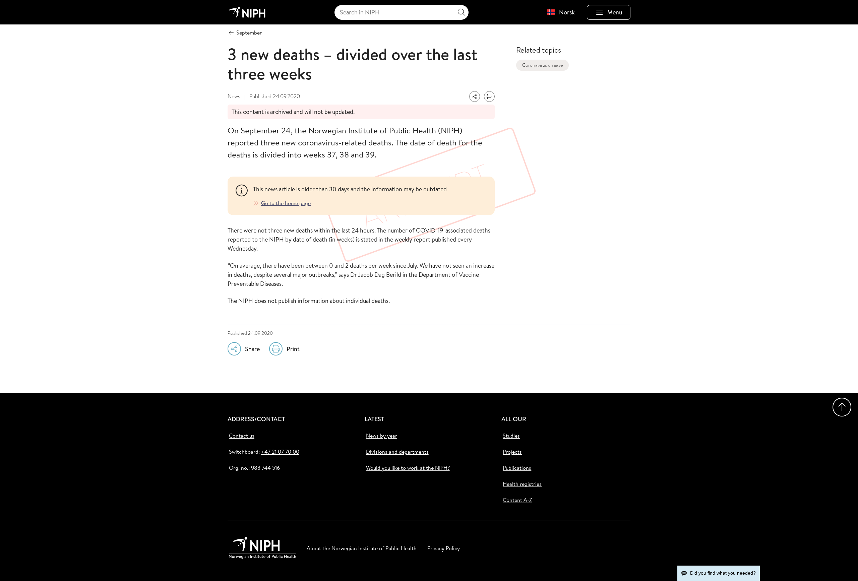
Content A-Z (517, 500)
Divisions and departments (397, 451)
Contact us (241, 435)
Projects (512, 451)
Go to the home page (286, 203)
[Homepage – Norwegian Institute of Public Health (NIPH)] (247, 12)
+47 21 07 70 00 (280, 451)
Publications (517, 467)
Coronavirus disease (542, 65)
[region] (370, 196)
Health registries (522, 484)
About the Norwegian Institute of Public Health (362, 548)
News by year (381, 435)
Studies (511, 435)
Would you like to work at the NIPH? (408, 467)
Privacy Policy (443, 548)
